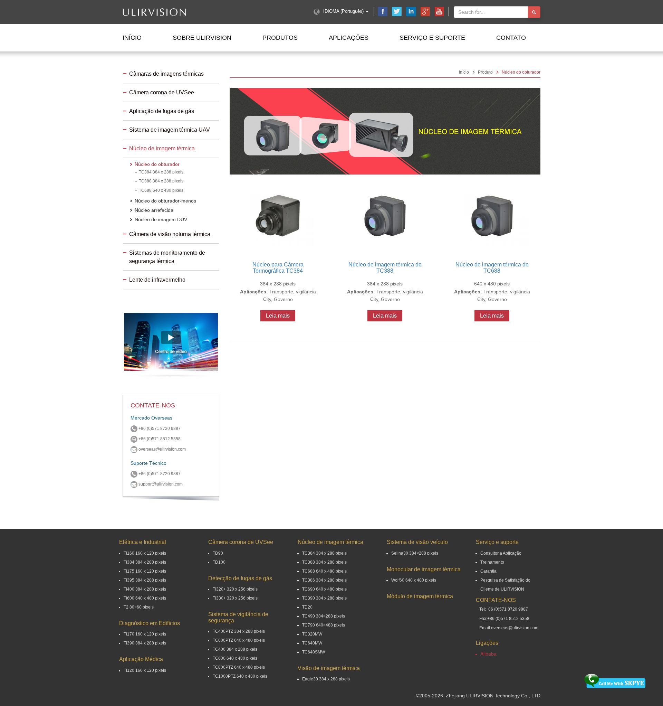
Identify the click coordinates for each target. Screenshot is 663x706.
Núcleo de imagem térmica (162, 148)
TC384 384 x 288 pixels (161, 172)
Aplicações (348, 37)
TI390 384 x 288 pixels (145, 643)
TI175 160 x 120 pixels (145, 571)
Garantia (488, 571)
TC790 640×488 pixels (323, 625)
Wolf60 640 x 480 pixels (413, 580)
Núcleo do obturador (157, 164)
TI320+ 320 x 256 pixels (235, 589)
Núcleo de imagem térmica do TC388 (385, 268)
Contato (511, 37)
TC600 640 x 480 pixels (235, 658)
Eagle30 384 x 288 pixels (326, 679)
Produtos (280, 37)
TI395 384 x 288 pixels (145, 580)
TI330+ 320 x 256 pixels (235, 598)
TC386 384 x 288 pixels (324, 580)
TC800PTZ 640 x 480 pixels (239, 667)
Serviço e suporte (432, 37)
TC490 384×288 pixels (323, 616)
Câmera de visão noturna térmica (169, 234)
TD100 (219, 562)
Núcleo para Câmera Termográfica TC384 (278, 268)
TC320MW (312, 634)
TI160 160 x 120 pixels (145, 553)
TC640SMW (313, 652)
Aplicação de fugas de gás (161, 111)
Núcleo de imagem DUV (161, 219)
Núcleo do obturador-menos (165, 201)
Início (132, 37)
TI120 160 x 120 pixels (145, 670)
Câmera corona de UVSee (161, 92)
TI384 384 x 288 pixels (145, 562)
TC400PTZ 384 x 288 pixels (239, 631)
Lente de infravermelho (157, 280)
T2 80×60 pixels (139, 607)
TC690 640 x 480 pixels (324, 589)
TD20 (307, 607)
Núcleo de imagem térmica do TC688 (492, 268)
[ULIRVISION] (175, 12)
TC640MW (312, 643)
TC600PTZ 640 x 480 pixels (239, 640)
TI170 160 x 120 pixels (145, 634)
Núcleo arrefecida (154, 210)
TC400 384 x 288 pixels (235, 649)
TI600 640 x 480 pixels (145, 598)
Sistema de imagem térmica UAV (169, 130)
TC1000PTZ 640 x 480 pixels (240, 676)
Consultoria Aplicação (500, 553)
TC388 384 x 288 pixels (161, 181)
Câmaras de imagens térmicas (166, 74)
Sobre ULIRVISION (202, 37)
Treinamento (492, 562)
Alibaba (488, 654)
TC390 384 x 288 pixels (324, 598)
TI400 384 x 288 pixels (145, 589)
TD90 (218, 553)
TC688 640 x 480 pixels (161, 190)
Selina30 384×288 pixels (414, 553)
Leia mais (278, 316)
